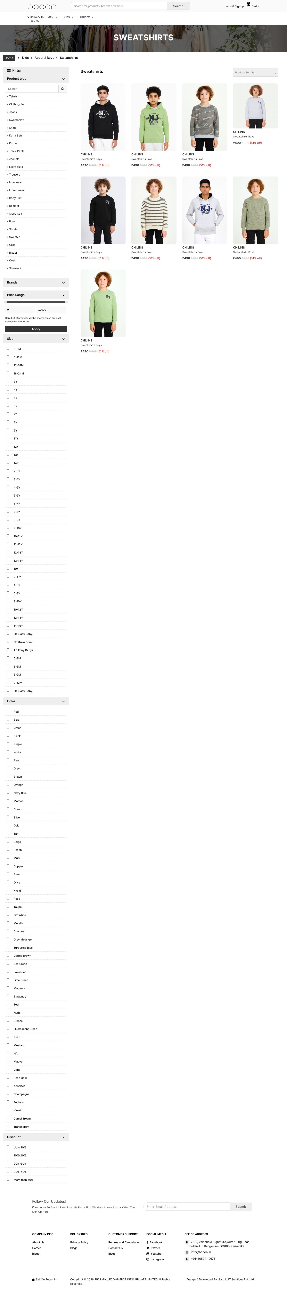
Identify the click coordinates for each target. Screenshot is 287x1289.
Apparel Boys (44, 58)
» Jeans (12, 112)
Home (8, 58)
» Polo (11, 221)
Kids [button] (67, 17)
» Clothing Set (16, 104)
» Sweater (13, 237)
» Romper (13, 205)
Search (178, 6)
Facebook (156, 1242)
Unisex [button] (85, 17)
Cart (253, 5)
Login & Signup (234, 6)
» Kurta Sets (14, 135)
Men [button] (50, 17)
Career (36, 1248)
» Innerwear (14, 182)
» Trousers (13, 174)
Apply (36, 329)
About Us (38, 1242)
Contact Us (115, 1248)
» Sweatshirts (15, 119)
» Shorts (12, 229)
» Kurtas (12, 143)
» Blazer (12, 252)
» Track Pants (15, 151)
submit (240, 1207)
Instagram (157, 1259)
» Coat (11, 260)
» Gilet (11, 244)
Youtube (156, 1253)
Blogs (35, 1253)
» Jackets (13, 158)
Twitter (155, 1248)
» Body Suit (14, 198)
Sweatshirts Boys (91, 158)
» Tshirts (12, 96)
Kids (25, 58)
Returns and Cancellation (124, 1242)
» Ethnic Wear (15, 190)
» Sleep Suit (14, 213)
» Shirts (11, 127)
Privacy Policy (79, 1242)
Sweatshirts (69, 58)
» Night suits (15, 166)
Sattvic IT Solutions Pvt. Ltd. (236, 1279)
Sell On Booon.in (46, 1279)
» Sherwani (14, 268)
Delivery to (36, 18)
